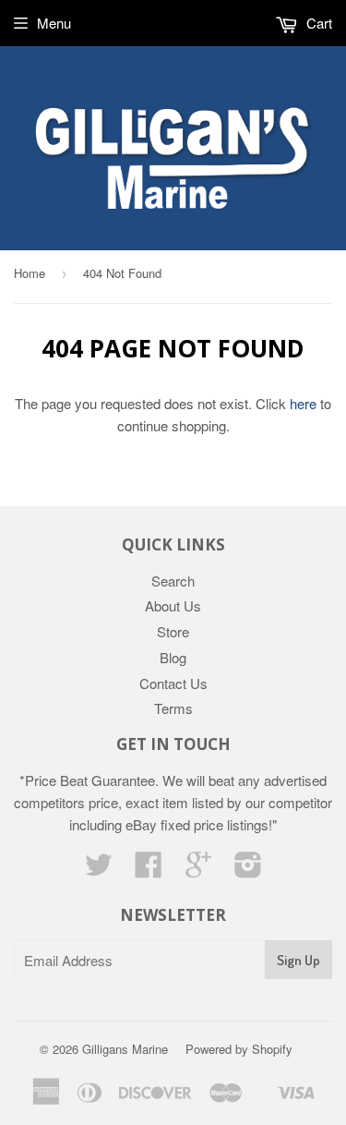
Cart (317, 22)
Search (173, 580)
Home (29, 273)
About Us (173, 605)
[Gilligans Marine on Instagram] (248, 869)
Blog (173, 657)
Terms (173, 708)
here (303, 403)
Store (173, 631)
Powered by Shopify (238, 1049)
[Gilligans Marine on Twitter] (99, 869)
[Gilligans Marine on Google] (198, 869)
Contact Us (173, 683)
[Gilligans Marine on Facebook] (148, 869)
